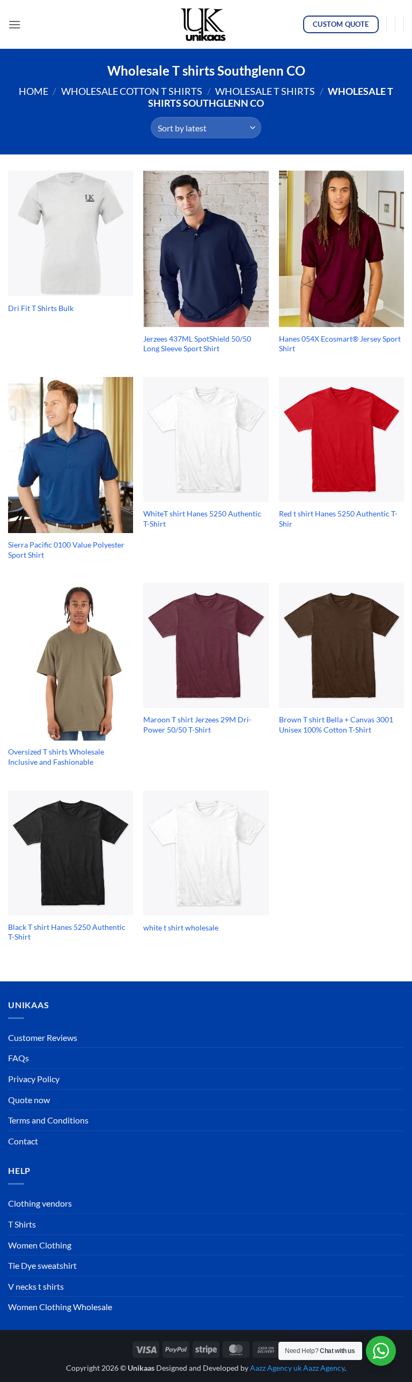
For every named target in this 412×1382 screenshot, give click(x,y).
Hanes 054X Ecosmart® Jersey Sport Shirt (340, 343)
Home (33, 91)
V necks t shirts (36, 1286)
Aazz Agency (323, 1367)
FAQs (18, 1058)
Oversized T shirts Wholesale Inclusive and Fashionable (56, 756)
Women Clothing (39, 1245)
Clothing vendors (40, 1203)
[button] (14, 24)
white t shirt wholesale (180, 927)
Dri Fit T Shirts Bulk (40, 308)
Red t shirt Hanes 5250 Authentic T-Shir (338, 518)
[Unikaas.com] (206, 24)
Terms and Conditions (48, 1120)
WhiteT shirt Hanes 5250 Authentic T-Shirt (202, 518)
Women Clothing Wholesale (60, 1307)
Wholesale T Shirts (265, 91)
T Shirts (22, 1224)
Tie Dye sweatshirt (42, 1265)
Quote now (29, 1100)
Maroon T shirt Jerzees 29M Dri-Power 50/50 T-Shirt (197, 724)
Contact (23, 1141)
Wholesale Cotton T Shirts (131, 91)
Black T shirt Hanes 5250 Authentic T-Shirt (67, 932)
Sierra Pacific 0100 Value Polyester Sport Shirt (66, 549)
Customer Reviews (42, 1037)
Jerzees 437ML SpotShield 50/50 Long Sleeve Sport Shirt (197, 343)
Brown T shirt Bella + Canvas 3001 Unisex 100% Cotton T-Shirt (336, 724)
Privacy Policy (34, 1079)
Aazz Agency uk (275, 1367)
